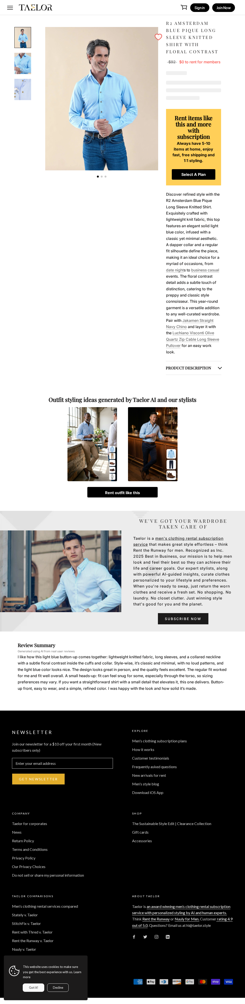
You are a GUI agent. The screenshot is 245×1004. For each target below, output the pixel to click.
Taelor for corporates (29, 823)
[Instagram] (156, 936)
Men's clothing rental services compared (45, 906)
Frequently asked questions (154, 766)
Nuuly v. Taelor (24, 949)
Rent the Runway (156, 919)
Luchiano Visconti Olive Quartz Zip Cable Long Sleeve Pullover (192, 339)
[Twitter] (145, 936)
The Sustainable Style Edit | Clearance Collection (171, 823)
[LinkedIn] (168, 936)
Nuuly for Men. (187, 919)
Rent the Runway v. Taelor (33, 940)
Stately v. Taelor (25, 914)
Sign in (200, 7)
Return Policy (23, 840)
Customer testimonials (150, 758)
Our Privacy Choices (28, 866)
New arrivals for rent (149, 775)
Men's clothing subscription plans (159, 741)
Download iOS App (147, 792)
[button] (158, 37)
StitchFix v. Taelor (26, 923)
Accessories (142, 840)
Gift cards (140, 832)
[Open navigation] (10, 7)
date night (175, 270)
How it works (143, 749)
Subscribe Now (183, 619)
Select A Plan (193, 174)
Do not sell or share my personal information (48, 875)
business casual (205, 270)
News (17, 832)
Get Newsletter (38, 779)
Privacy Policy (23, 858)
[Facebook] (134, 936)
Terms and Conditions (30, 849)
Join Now (224, 7)
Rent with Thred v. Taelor (32, 932)
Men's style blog (145, 784)
